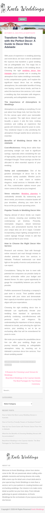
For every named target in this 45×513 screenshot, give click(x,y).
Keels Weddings (37, 509)
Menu (22, 19)
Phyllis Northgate (27, 33)
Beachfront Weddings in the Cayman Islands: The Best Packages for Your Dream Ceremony (23, 381)
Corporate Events (12, 362)
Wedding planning (29, 194)
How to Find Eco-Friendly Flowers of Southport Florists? (21, 422)
